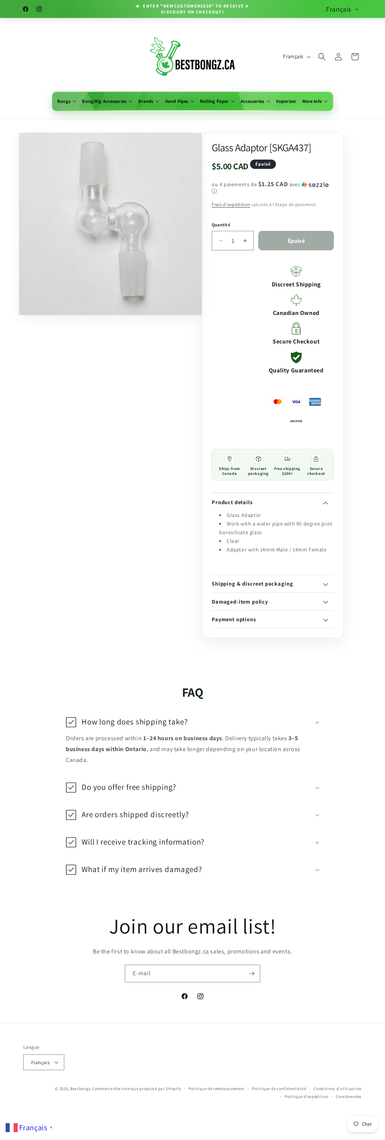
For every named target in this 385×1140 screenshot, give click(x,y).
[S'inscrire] (251, 973)
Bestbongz (80, 1088)
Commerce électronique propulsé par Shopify (136, 1088)
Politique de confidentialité (279, 1088)
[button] (66, 101)
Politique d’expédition (306, 1096)
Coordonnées (349, 1096)
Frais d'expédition (231, 204)
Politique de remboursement (216, 1088)
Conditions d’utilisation (338, 1088)
